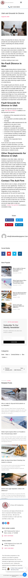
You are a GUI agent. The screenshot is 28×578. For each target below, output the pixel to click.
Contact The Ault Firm (12, 205)
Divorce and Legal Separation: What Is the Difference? (18, 306)
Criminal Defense (15, 354)
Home (2, 354)
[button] (21, 2)
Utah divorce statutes (10, 110)
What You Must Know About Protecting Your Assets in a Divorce (19, 294)
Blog (23, 354)
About (7, 354)
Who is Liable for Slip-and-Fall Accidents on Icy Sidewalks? (19, 269)
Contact (4, 357)
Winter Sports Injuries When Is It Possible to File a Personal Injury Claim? (19, 282)
